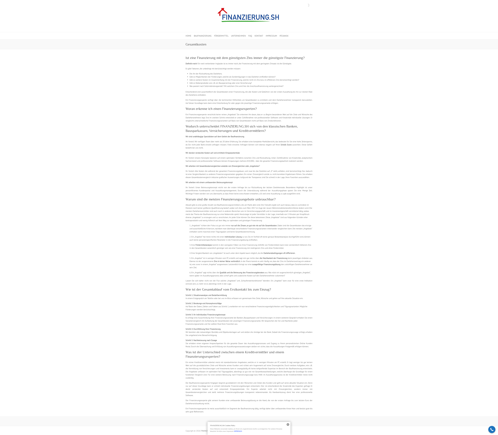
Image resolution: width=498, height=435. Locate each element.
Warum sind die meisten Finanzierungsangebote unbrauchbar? (230, 199)
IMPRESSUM (271, 35)
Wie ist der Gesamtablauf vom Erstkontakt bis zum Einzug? (228, 289)
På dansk (284, 35)
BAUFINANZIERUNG (203, 35)
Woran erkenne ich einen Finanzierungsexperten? (221, 109)
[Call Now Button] (491, 429)
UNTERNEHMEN (238, 35)
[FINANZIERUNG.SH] (249, 16)
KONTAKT (259, 35)
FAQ (250, 35)
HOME (188, 35)
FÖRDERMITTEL (221, 35)
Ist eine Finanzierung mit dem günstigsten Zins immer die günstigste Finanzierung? (245, 58)
